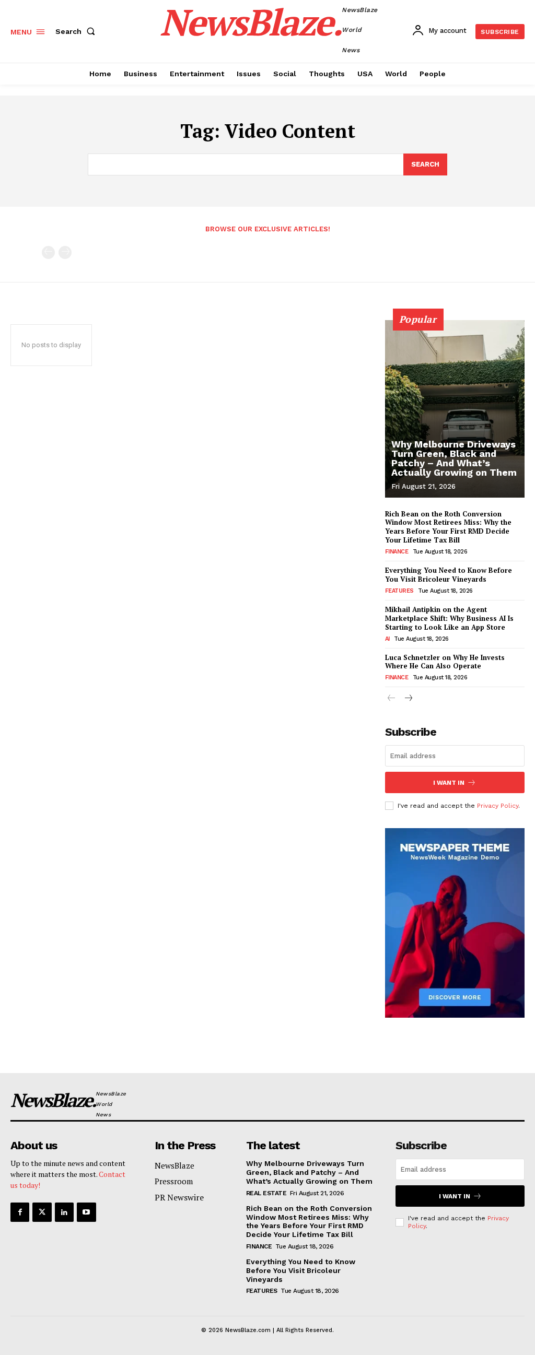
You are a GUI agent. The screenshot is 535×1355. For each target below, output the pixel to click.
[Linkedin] (64, 1212)
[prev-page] (48, 252)
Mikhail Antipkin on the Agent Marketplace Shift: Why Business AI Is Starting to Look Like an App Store (449, 618)
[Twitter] (41, 1212)
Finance (397, 551)
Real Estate (266, 1193)
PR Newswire (179, 1197)
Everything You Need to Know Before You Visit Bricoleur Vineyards (448, 574)
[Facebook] (19, 1212)
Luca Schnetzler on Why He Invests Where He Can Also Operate (445, 662)
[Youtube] (86, 1212)
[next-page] (408, 698)
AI (387, 638)
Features (399, 590)
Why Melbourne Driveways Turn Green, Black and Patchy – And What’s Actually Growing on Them (454, 458)
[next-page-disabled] (65, 252)
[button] (77, 31)
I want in (448, 782)
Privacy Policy (497, 805)
